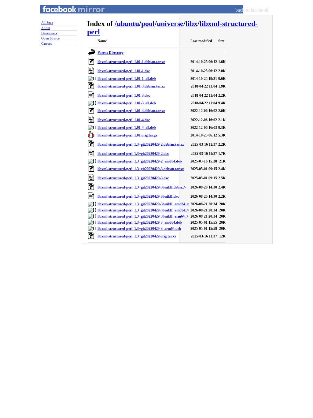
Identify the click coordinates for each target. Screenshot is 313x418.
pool (148, 24)
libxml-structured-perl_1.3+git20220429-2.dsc (133, 153)
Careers (46, 43)
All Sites (47, 22)
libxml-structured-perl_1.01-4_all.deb (127, 127)
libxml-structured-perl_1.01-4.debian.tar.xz (131, 111)
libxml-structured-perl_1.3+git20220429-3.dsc (133, 178)
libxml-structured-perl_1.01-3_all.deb (127, 103)
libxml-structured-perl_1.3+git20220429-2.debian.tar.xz (141, 144)
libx (191, 24)
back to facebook (251, 10)
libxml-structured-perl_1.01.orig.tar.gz (127, 135)
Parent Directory (110, 52)
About (45, 28)
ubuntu (128, 24)
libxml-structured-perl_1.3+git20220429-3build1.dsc (138, 196)
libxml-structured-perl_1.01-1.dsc (124, 71)
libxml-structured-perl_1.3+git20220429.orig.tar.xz (137, 236)
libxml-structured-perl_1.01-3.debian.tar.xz (131, 86)
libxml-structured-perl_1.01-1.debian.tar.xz (131, 62)
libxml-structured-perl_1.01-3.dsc (124, 95)
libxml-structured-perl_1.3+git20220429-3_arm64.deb (139, 228)
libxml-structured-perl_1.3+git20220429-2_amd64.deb (140, 161)
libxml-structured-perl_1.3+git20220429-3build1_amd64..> (143, 204)
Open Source (50, 38)
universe (170, 24)
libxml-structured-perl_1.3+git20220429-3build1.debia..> (142, 187)
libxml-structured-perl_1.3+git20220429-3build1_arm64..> (143, 216)
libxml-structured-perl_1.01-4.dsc (124, 120)
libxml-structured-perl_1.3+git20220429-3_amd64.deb (140, 222)
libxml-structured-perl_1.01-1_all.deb (127, 79)
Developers (49, 33)
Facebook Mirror (67, 16)
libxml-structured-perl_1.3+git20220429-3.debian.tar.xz (141, 169)
